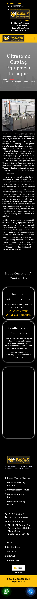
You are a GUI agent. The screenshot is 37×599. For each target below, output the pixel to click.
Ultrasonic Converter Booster (17, 496)
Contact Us (12, 551)
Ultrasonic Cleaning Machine (16, 503)
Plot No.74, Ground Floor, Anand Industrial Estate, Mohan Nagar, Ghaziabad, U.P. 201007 (20, 27)
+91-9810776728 (16, 6)
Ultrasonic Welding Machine (16, 484)
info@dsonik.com (16, 521)
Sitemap (11, 555)
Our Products (13, 547)
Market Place (13, 560)
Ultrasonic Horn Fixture (18, 489)
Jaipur (11, 79)
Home (4, 79)
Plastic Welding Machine (18, 478)
